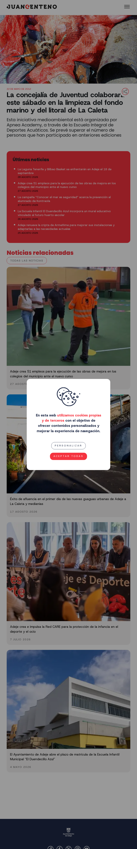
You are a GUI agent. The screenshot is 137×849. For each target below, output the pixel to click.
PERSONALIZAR (68, 445)
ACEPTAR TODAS (68, 456)
